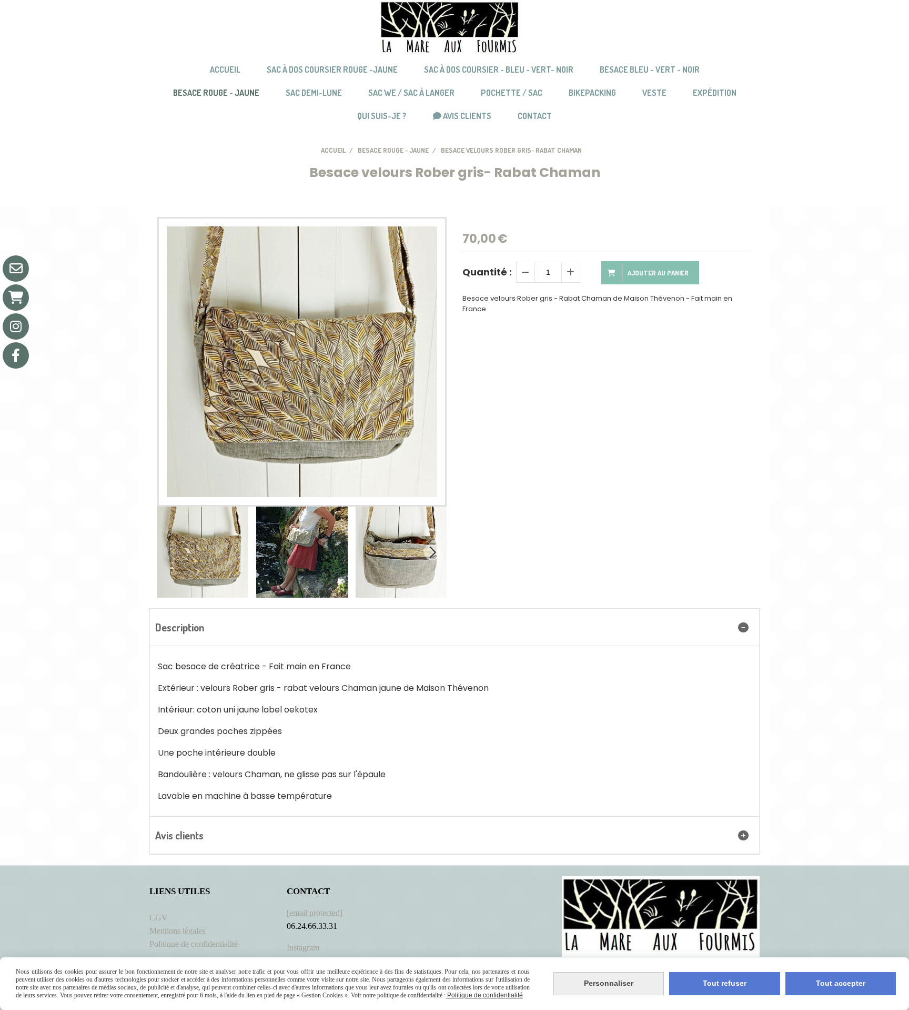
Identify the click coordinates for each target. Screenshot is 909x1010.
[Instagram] (16, 326)
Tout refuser (724, 983)
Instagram (303, 947)
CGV (158, 917)
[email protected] (314, 912)
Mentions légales (177, 930)
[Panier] (16, 297)
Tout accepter (840, 983)
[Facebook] (16, 355)
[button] (431, 552)
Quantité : (487, 272)
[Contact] (16, 268)
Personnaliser (608, 983)
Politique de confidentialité (193, 943)
